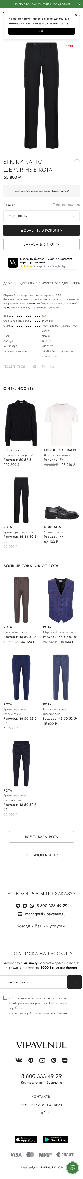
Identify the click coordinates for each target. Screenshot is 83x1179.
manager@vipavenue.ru (45, 914)
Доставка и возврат (41, 1104)
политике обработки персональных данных (39, 1013)
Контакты (41, 1096)
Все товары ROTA (41, 836)
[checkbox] (41, 1005)
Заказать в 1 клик (41, 244)
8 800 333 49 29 (52, 905)
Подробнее (62, 4)
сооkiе (63, 23)
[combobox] (41, 216)
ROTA (45, 316)
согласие (24, 998)
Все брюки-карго (41, 855)
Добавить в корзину (42, 230)
